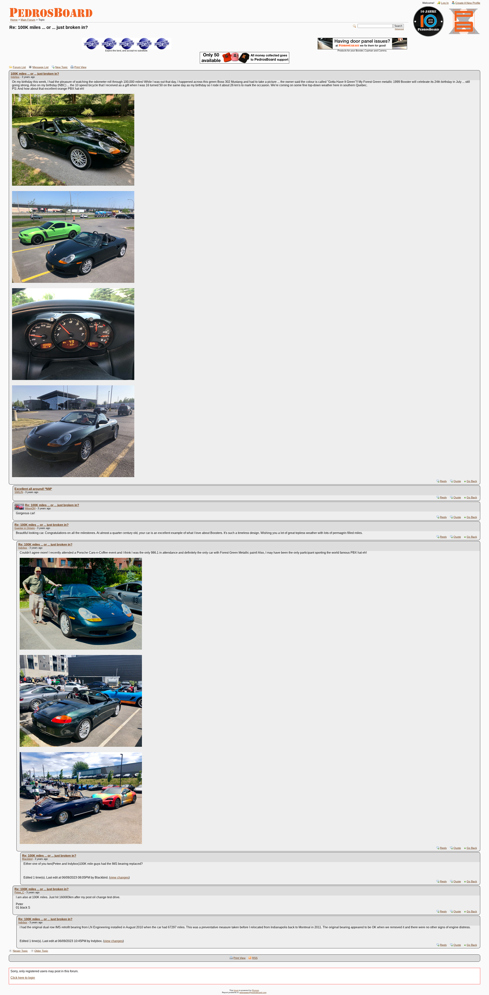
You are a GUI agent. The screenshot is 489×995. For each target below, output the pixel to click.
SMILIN (19, 492)
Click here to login (23, 977)
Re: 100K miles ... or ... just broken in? (52, 505)
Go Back (472, 481)
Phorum (255, 990)
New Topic (61, 67)
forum (236, 990)
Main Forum (28, 19)
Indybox (15, 77)
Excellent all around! (33, 489)
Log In (445, 3)
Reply (443, 481)
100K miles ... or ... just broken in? (35, 73)
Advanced (399, 29)
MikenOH (30, 508)
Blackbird (27, 859)
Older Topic (41, 950)
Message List (40, 67)
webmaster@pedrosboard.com (252, 992)
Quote (457, 481)
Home (14, 19)
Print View (80, 67)
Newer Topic (20, 950)
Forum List (19, 67)
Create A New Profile (467, 3)
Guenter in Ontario (25, 528)
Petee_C (19, 892)
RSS (254, 958)
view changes (119, 877)
